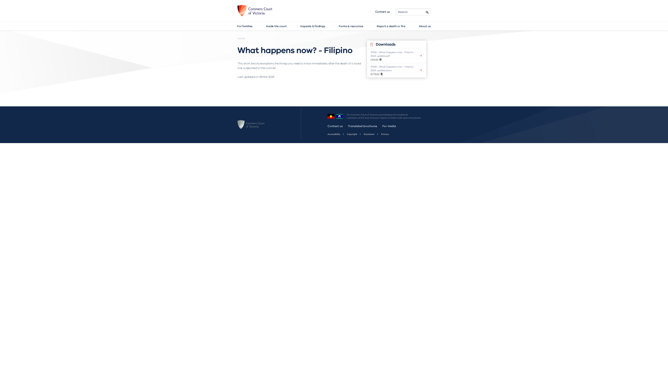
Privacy (385, 134)
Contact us (382, 12)
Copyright (352, 134)
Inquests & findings (312, 26)
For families (244, 26)
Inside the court (276, 26)
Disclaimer (369, 134)
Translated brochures (362, 126)
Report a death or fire (391, 26)
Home (241, 38)
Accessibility (334, 134)
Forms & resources (351, 26)
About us (425, 26)
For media (389, 126)
